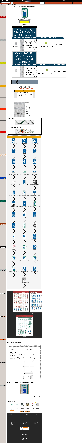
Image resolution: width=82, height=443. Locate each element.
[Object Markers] (3, 362)
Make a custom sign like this (26, 82)
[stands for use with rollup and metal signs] (3, 155)
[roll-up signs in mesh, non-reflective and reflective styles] (3, 132)
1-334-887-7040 (13, 424)
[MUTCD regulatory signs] (3, 16)
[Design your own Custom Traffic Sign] (3, 385)
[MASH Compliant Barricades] (3, 316)
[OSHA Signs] (3, 293)
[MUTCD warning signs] (3, 85)
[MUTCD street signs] (3, 201)
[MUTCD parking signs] (3, 39)
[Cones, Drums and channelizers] (3, 339)
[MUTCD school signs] (3, 62)
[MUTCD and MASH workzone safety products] (3, 108)
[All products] (42, 3)
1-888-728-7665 (13, 422)
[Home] (4, 1)
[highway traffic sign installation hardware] (3, 247)
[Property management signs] (3, 224)
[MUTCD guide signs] (3, 178)
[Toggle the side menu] (12, 3)
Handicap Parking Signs (26, 19)
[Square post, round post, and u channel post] (3, 270)
